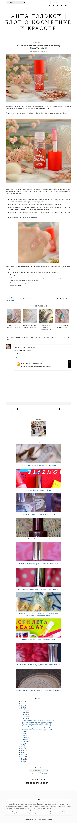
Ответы (18, 358)
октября (25, 714)
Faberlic (11, 804)
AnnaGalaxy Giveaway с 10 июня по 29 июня (38, 490)
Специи (63, 806)
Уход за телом (24, 811)
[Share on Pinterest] (63, 298)
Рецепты (58, 806)
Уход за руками (14, 811)
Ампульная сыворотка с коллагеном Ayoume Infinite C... (38, 730)
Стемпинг (68, 806)
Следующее (12, 409)
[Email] (61, 6)
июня (24, 733)
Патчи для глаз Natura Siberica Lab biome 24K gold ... (37, 724)
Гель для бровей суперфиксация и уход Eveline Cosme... (38, 726)
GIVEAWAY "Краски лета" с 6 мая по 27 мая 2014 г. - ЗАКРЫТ (38, 640)
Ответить (18, 353)
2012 (22, 762)
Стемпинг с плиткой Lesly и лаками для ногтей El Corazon (38, 514)
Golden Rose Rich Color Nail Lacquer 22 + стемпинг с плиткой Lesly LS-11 (38, 589)
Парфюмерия (32, 806)
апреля (25, 737)
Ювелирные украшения (40, 811)
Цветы (32, 811)
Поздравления (41, 806)
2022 (22, 709)
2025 (22, 703)
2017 (22, 752)
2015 (22, 756)
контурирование (64, 811)
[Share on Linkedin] (66, 298)
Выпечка (34, 804)
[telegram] (66, 6)
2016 (22, 754)
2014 (22, 758)
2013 (22, 760)
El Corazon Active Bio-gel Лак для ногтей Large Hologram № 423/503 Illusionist (38, 564)
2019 (22, 749)
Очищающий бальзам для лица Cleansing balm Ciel (37, 722)
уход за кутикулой (60, 813)
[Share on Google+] (69, 298)
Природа (53, 806)
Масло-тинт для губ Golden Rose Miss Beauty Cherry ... (38, 728)
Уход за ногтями (56, 809)
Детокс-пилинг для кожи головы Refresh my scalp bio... (38, 720)
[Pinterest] (53, 6)
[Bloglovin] (57, 6)
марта (24, 739)
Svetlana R (17, 347)
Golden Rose (10, 300)
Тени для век (10, 809)
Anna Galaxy (25, 363)
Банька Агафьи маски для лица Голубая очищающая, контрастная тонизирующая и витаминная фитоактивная (38, 614)
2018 (22, 750)
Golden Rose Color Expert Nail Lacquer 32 (38, 539)
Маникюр (14, 806)
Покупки (48, 806)
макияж (41, 813)
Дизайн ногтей (57, 804)
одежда (49, 813)
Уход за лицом (44, 808)
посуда (53, 813)
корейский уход (33, 813)
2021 (22, 745)
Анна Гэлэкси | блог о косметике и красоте (38, 22)
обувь (45, 813)
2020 (22, 747)
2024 (22, 705)
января (25, 743)
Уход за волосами (22, 809)
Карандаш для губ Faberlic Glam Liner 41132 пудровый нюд (38, 465)
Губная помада (44, 804)
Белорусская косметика (24, 804)
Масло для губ (38, 42)
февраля (25, 741)
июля (24, 732)
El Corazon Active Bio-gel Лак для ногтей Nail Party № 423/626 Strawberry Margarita (38, 665)
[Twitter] (49, 6)
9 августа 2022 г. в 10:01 (28, 347)
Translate (44, 773)
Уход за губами (26, 298)
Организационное (23, 806)
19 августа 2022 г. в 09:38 (35, 363)
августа (25, 718)
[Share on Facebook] (57, 298)
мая (24, 735)
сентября (25, 716)
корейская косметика (20, 813)
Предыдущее (65, 409)
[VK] (45, 6)
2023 (22, 707)
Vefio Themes (48, 819)
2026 (22, 701)
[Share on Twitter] (60, 298)
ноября (25, 713)
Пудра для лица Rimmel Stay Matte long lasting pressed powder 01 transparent (38, 690)
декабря (25, 711)
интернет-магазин (53, 811)
